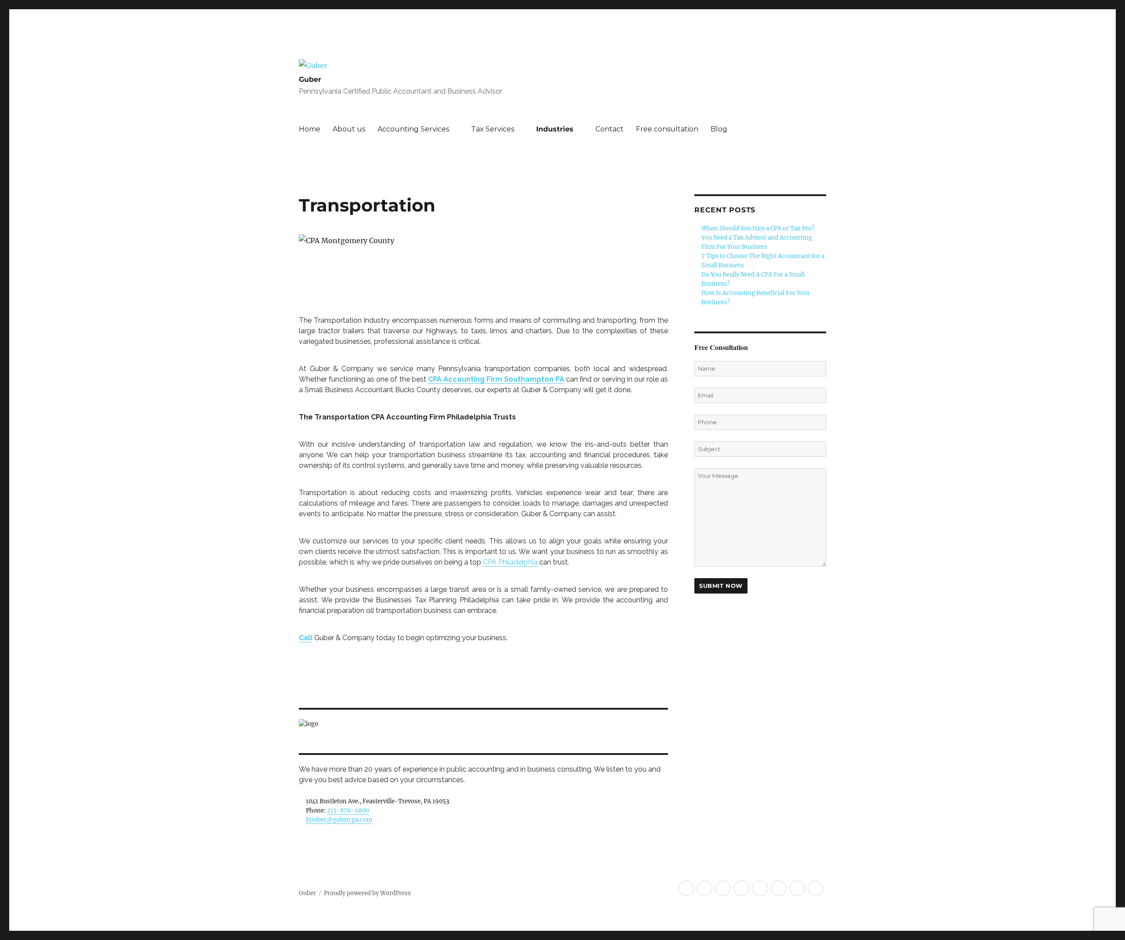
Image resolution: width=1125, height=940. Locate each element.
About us (349, 129)
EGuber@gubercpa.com (339, 819)
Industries (554, 129)
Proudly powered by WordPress (367, 893)
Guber (310, 79)
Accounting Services (413, 129)
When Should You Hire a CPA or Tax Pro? (757, 228)
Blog (719, 129)
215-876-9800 (348, 810)
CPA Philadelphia (510, 562)
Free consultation (667, 129)
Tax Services (492, 129)
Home (309, 129)
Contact (609, 129)
